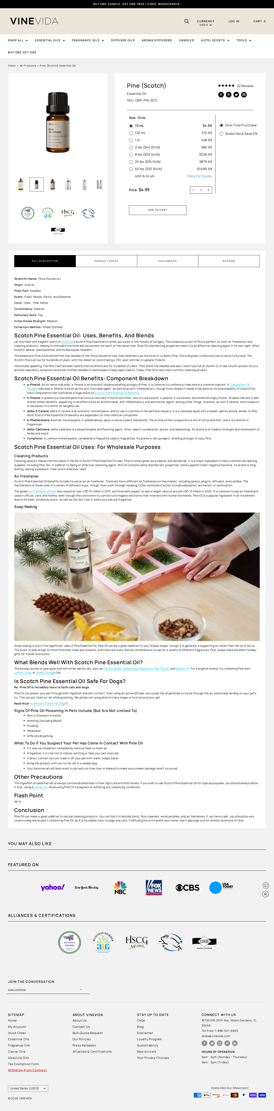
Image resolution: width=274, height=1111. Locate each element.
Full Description (45, 261)
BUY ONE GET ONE (22, 52)
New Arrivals (146, 1051)
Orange (50, 672)
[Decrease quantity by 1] (192, 190)
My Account (17, 1027)
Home (12, 65)
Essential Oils (18, 1039)
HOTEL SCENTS (213, 40)
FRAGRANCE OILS (86, 40)
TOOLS (241, 40)
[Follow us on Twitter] (212, 1043)
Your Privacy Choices (153, 1058)
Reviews (229, 261)
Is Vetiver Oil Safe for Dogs (48, 703)
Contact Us (81, 1027)
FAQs (141, 1020)
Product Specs (106, 261)
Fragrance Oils (19, 1045)
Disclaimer (145, 1033)
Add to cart (157, 210)
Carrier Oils (16, 1051)
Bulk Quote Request (88, 1033)
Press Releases (84, 1045)
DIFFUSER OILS (123, 40)
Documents (168, 261)
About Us (80, 1020)
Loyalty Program (149, 1039)
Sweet (40, 672)
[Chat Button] (266, 885)
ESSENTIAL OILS (48, 40)
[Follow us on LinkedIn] (235, 1043)
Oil (45, 787)
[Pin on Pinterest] (228, 94)
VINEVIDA (67, 342)
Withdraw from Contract (27, 1070)
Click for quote (199, 176)
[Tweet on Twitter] (236, 94)
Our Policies (82, 1039)
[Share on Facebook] (221, 94)
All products (28, 65)
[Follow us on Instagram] (219, 1043)
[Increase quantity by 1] (209, 190)
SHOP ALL (15, 40)
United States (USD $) (24, 1088)
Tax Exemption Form (23, 1064)
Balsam (181, 668)
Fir (187, 668)
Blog (140, 1027)
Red (157, 668)
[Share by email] (244, 94)
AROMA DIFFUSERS (157, 40)
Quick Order (17, 1033)
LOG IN (234, 21)
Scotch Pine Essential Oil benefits (116, 393)
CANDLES (186, 40)
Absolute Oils (18, 1058)
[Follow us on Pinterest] (227, 1043)
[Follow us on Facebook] (204, 1043)
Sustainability (147, 1045)
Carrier (39, 787)
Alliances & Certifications (92, 1051)
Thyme (164, 668)
